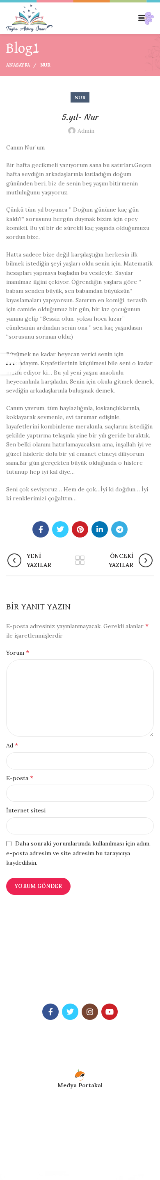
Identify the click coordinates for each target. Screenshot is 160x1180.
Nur (45, 65)
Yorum (17, 652)
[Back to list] (80, 560)
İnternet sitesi (26, 810)
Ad (12, 745)
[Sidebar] (10, 364)
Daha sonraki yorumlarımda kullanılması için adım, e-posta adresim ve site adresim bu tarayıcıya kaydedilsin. (78, 853)
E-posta (19, 778)
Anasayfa (18, 65)
